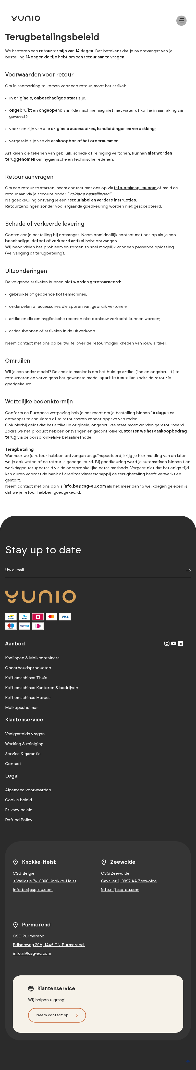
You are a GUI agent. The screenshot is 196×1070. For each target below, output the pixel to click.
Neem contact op (52, 1015)
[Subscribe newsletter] (188, 571)
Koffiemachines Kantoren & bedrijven (41, 688)
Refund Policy (18, 820)
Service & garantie (23, 754)
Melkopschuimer (21, 708)
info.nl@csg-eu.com (120, 890)
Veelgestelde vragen (25, 734)
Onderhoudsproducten (28, 668)
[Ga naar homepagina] (33, 18)
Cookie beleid (18, 800)
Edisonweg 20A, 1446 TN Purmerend (49, 945)
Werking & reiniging (24, 744)
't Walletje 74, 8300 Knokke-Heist (44, 881)
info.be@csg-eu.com (33, 890)
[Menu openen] (181, 20)
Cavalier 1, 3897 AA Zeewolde (129, 881)
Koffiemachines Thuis (26, 678)
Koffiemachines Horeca (28, 698)
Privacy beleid (18, 810)
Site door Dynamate (188, 1061)
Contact (13, 764)
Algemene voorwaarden (28, 790)
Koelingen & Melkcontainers (32, 658)
